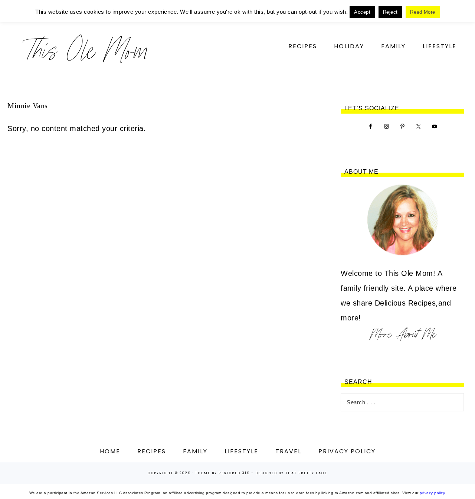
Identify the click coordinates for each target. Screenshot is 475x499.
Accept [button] (362, 12)
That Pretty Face (306, 473)
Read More (422, 12)
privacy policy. (433, 493)
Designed (266, 473)
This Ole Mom (85, 50)
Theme (202, 473)
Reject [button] (390, 12)
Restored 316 (234, 473)
